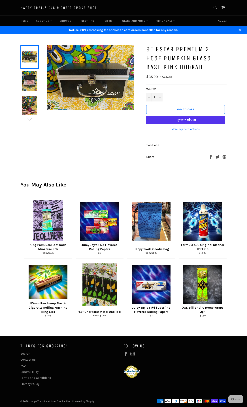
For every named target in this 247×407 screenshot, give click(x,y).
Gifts (109, 20)
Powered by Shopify (83, 401)
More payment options (185, 129)
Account (222, 21)
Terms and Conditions (35, 377)
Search (25, 353)
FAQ (23, 365)
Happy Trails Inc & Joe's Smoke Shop (58, 8)
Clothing (88, 20)
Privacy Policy (29, 384)
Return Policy (29, 371)
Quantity (151, 89)
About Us (43, 20)
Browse (66, 20)
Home (24, 20)
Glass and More (134, 20)
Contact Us (28, 359)
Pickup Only (164, 20)
